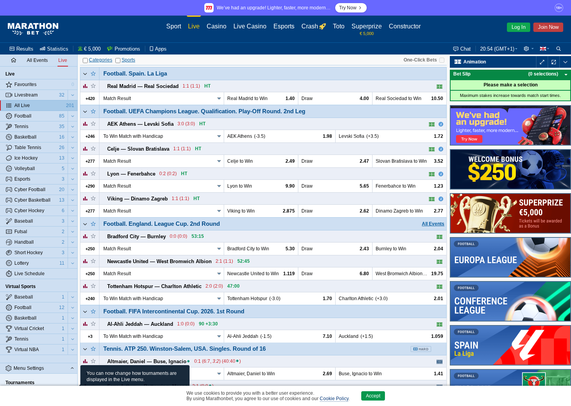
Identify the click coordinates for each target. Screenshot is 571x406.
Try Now (348, 8)
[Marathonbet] (33, 29)
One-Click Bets (420, 60)
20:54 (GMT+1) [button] (497, 49)
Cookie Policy (334, 398)
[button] (529, 48)
